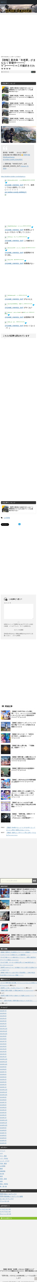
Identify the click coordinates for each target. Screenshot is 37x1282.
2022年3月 (3, 1021)
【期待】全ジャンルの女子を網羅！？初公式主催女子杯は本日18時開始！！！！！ (23, 804)
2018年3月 (3, 1143)
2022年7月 (3, 1011)
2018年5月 (3, 1138)
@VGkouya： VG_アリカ (13, 236)
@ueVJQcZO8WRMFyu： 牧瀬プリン (16, 303)
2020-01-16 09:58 (31, 180)
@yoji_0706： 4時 (12, 259)
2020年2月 (3, 1084)
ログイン (3, 2)
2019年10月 (3, 1095)
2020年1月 (3, 1087)
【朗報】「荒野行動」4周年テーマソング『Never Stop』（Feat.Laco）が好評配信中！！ (23, 816)
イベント (2, 1151)
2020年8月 (3, 1069)
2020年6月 (3, 1074)
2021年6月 (3, 1044)
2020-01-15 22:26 (23, 236)
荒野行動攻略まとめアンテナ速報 (11, 1196)
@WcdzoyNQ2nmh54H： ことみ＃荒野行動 (17, 180)
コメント (7, 603)
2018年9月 (3, 1128)
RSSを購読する (7, 1218)
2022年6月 (3, 1013)
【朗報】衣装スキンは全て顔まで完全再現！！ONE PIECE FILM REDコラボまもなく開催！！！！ (23, 937)
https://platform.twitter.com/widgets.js (13, 176)
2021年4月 (3, 1049)
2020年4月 (3, 1079)
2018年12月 (3, 1120)
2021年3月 (3, 1051)
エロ (1, 1153)
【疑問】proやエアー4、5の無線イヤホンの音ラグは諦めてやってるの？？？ (23, 925)
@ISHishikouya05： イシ (13, 295)
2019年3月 (3, 1112)
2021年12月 (3, 1028)
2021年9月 (3, 1036)
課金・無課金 (4, 1184)
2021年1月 (3, 1056)
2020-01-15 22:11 (20, 259)
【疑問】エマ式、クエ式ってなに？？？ (12, 988)
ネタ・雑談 (3, 1156)
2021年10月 (3, 1034)
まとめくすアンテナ (7, 1199)
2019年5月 (3, 1107)
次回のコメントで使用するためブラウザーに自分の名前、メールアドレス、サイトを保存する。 (18, 625)
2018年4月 (3, 1140)
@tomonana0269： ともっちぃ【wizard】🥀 (17, 247)
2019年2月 (3, 1115)
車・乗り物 (3, 1186)
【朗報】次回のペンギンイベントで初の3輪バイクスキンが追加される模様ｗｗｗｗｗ (23, 725)
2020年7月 (3, 1072)
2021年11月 (3, 1031)
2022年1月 (3, 1026)
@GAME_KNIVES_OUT (14, 185)
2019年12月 (3, 1089)
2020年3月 (3, 1082)
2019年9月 (3, 1097)
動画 (1, 1168)
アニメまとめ (4, 1201)
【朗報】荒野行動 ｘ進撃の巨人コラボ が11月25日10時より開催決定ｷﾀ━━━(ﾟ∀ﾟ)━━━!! (23, 759)
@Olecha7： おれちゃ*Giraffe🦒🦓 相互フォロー (18, 312)
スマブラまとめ (5, 1211)
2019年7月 (3, 1102)
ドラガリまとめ (5, 1209)
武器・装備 (3, 1179)
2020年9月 (3, 1067)
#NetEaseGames (9, 157)
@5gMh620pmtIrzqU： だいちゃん (15, 226)
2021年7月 (3, 1041)
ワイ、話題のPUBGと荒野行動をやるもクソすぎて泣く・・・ (18, 1000)
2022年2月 (3, 1023)
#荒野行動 (26, 155)
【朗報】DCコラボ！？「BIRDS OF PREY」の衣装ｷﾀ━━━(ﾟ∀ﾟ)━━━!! (22, 736)
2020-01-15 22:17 (31, 247)
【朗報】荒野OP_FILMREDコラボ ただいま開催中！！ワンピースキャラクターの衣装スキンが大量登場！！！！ (23, 891)
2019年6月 (3, 1105)
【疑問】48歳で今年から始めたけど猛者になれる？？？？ (17, 995)
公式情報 (7, 518)
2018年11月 (3, 1123)
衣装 (1, 1181)
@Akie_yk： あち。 (12, 321)
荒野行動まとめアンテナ (8, 1194)
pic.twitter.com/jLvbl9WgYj (15, 192)
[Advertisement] (18, 35)
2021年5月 (3, 1046)
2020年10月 (3, 1064)
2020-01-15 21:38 (23, 295)
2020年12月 (3, 1059)
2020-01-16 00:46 (27, 225)
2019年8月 (3, 1100)
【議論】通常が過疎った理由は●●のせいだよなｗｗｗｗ (16, 990)
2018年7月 (3, 1133)
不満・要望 (3, 1163)
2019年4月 (3, 1110)
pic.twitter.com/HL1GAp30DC (13, 159)
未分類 (2, 1173)
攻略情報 (2, 1171)
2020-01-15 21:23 (20, 321)
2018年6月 (3, 1135)
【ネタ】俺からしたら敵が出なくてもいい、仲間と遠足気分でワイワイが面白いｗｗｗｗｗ (23, 903)
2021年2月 (3, 1054)
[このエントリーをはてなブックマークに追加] (19, 524)
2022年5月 (3, 1016)
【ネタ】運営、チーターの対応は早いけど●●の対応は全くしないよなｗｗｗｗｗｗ (23, 914)
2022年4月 (3, 1018)
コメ (33, 72)
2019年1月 (3, 1117)
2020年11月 (3, 1061)
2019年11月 (3, 1092)
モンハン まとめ (5, 1214)
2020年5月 (3, 1077)
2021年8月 (3, 1039)
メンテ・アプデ (4, 1161)
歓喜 (1, 1176)
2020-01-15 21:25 (28, 303)
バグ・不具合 (4, 1158)
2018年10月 (3, 1125)
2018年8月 (3, 1130)
